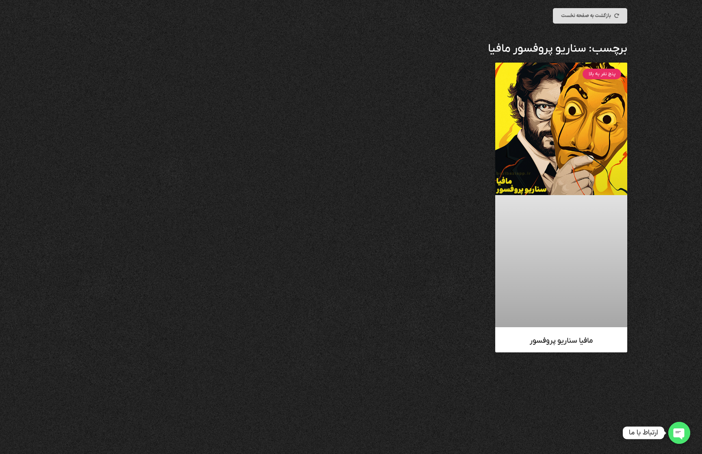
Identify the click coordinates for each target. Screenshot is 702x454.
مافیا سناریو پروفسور (561, 340)
